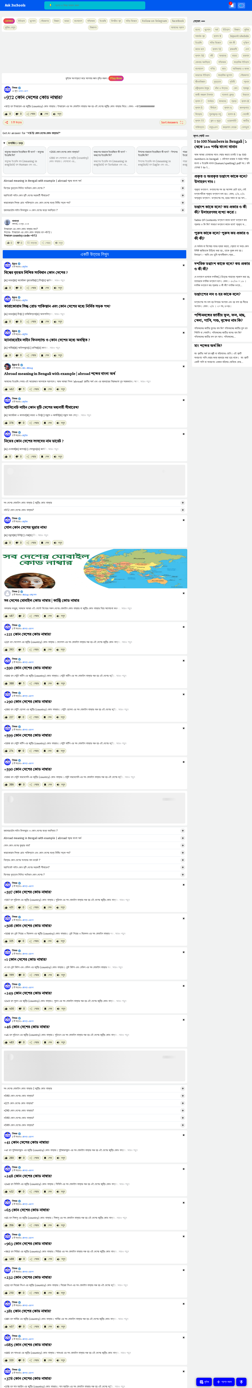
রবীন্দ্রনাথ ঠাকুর (202, 88)
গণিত (212, 68)
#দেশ (31, 628)
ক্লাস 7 (198, 101)
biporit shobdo (239, 36)
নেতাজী (246, 114)
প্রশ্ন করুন (226, 1381)
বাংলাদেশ (199, 68)
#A (23, 368)
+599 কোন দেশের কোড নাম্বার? (28, 736)
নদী (211, 55)
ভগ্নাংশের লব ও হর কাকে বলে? (217, 294)
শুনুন (59, 114)
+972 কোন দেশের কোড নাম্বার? (19, 510)
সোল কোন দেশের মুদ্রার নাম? (25, 528)
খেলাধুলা (245, 127)
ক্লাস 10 (199, 55)
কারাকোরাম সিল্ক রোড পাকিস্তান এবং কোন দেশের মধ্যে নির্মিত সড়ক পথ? (37, 202)
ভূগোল (207, 29)
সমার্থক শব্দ (200, 36)
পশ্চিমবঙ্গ (91, 21)
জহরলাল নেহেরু (229, 127)
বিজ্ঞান (237, 29)
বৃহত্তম (217, 81)
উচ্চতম (246, 94)
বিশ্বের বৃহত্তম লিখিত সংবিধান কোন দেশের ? (24, 188)
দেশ (247, 49)
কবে (224, 68)
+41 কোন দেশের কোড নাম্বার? (26, 1143)
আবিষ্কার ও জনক (241, 68)
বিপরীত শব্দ (116, 21)
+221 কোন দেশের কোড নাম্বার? (27, 634)
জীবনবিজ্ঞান (200, 81)
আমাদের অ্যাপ (177, 27)
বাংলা (197, 29)
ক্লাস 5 (198, 107)
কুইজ (246, 29)
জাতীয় (246, 120)
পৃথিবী (232, 81)
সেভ (46, 114)
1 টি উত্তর (16, 122)
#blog (30, 368)
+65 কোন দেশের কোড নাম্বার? (27, 1210)
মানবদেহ (222, 101)
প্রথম (246, 81)
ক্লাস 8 (245, 101)
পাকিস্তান (199, 127)
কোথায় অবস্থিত (202, 62)
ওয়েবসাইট (231, 120)
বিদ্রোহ (198, 114)
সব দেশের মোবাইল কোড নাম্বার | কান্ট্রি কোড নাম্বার (28, 502)
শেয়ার (32, 114)
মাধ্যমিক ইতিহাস (241, 62)
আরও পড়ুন (60, 280)
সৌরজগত (244, 75)
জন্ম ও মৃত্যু (215, 120)
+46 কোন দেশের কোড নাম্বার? (27, 1027)
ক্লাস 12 (217, 49)
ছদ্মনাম (246, 55)
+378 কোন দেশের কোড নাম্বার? (28, 1379)
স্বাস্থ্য (246, 88)
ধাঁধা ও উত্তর (221, 88)
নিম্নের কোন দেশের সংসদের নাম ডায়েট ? (34, 441)
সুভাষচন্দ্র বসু (215, 114)
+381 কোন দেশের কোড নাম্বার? (27, 1311)
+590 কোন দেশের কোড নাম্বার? (28, 668)
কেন (235, 88)
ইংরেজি (103, 21)
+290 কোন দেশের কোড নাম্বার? (28, 702)
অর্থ (216, 29)
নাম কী (232, 42)
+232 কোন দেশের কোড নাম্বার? (28, 1278)
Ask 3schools (15, 5)
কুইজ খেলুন (10, 27)
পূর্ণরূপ (246, 42)
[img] (232, 5)
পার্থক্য (211, 101)
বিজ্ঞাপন (93, 27)
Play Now (116, 78)
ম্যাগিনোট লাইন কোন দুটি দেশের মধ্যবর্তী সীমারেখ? (27, 195)
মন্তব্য (34, 243)
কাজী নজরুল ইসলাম (204, 94)
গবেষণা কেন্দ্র (228, 94)
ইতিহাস (226, 29)
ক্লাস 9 (217, 36)
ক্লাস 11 (199, 120)
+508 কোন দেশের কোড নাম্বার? (28, 926)
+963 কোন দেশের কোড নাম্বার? (28, 1244)
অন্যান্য (222, 55)
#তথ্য (25, 628)
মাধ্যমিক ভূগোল (225, 75)
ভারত (234, 55)
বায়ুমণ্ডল (213, 127)
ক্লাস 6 (231, 114)
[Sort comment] (172, 122)
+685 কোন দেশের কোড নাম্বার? (28, 1345)
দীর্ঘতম (213, 107)
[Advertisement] (94, 52)
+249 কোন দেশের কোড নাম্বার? (28, 993)
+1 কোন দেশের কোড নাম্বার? (25, 960)
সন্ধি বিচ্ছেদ (131, 21)
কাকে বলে (199, 49)
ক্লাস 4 (228, 107)
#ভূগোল (33, 594)
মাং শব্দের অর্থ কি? (208, 346)
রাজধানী (233, 49)
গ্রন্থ (233, 101)
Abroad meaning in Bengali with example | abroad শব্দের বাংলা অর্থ (42, 181)
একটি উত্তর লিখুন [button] (95, 254)
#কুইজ (25, 266)
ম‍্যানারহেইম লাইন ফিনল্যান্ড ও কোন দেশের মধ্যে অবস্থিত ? (31, 210)
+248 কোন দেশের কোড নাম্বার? (28, 1176)
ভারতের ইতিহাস (202, 75)
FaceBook (178, 21)
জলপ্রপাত (244, 107)
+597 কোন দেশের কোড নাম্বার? (28, 892)
